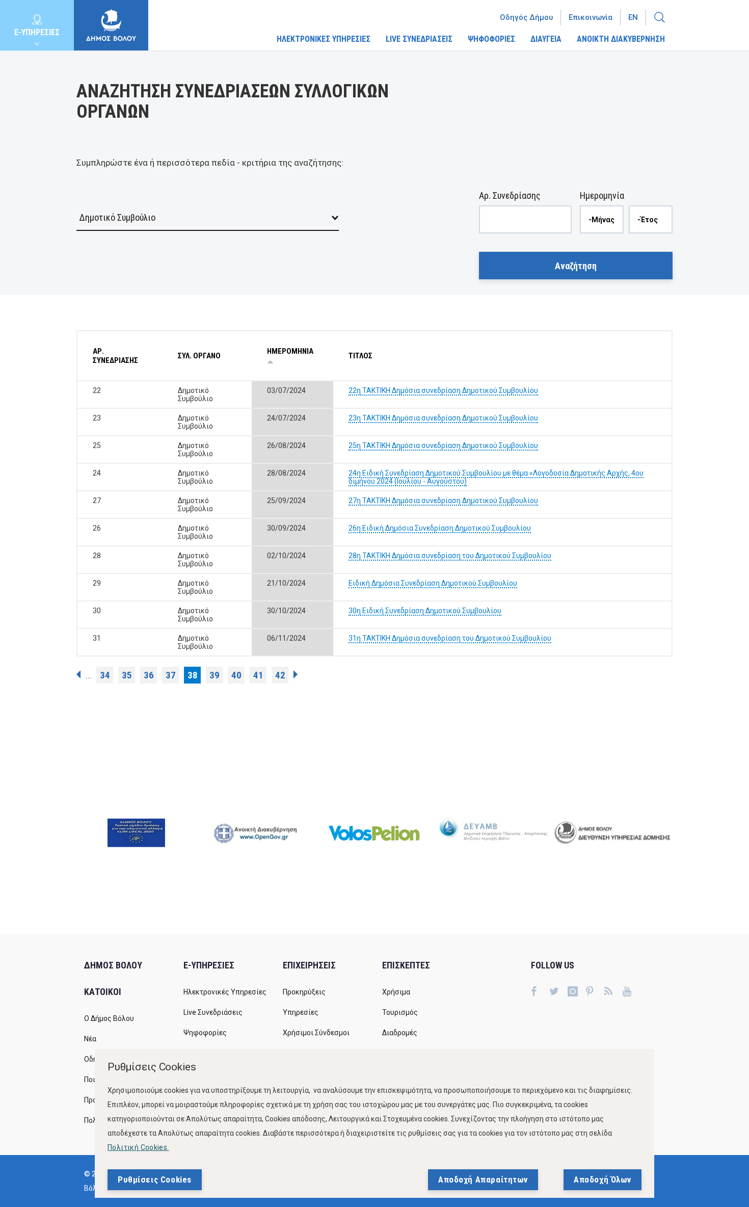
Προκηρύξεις (304, 992)
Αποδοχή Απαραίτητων (483, 1179)
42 (280, 675)
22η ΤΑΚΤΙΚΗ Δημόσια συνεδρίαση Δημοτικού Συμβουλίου (443, 390)
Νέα (90, 1039)
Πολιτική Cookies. (138, 1147)
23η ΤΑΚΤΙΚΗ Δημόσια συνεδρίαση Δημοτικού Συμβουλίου (443, 418)
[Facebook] (540, 992)
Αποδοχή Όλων (602, 1179)
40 (236, 675)
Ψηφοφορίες (205, 1033)
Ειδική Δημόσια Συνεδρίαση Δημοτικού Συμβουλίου (433, 583)
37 (171, 675)
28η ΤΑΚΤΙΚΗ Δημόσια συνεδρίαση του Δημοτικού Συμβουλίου (450, 556)
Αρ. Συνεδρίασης (510, 195)
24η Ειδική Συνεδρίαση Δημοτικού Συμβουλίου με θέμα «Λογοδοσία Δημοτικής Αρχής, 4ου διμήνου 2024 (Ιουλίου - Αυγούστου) (496, 477)
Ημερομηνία (602, 195)
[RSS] (613, 992)
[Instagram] (577, 992)
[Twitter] (558, 992)
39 (214, 675)
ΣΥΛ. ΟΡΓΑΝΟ (199, 355)
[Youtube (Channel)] (632, 992)
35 (127, 675)
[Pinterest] (595, 992)
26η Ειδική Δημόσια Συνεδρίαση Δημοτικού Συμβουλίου (440, 528)
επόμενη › (295, 674)
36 (149, 675)
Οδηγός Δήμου (526, 17)
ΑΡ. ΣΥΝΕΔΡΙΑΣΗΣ (115, 356)
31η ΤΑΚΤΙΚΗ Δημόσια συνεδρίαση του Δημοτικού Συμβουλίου (450, 638)
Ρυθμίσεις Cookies (155, 1179)
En (633, 17)
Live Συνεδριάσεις (213, 1012)
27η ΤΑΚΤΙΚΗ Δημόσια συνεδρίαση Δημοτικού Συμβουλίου (443, 500)
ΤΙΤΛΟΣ (360, 355)
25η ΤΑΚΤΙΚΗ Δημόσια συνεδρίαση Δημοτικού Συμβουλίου (443, 445)
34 (105, 675)
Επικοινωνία (590, 17)
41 (258, 675)
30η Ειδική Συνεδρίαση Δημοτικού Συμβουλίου (425, 611)
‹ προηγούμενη (78, 674)
